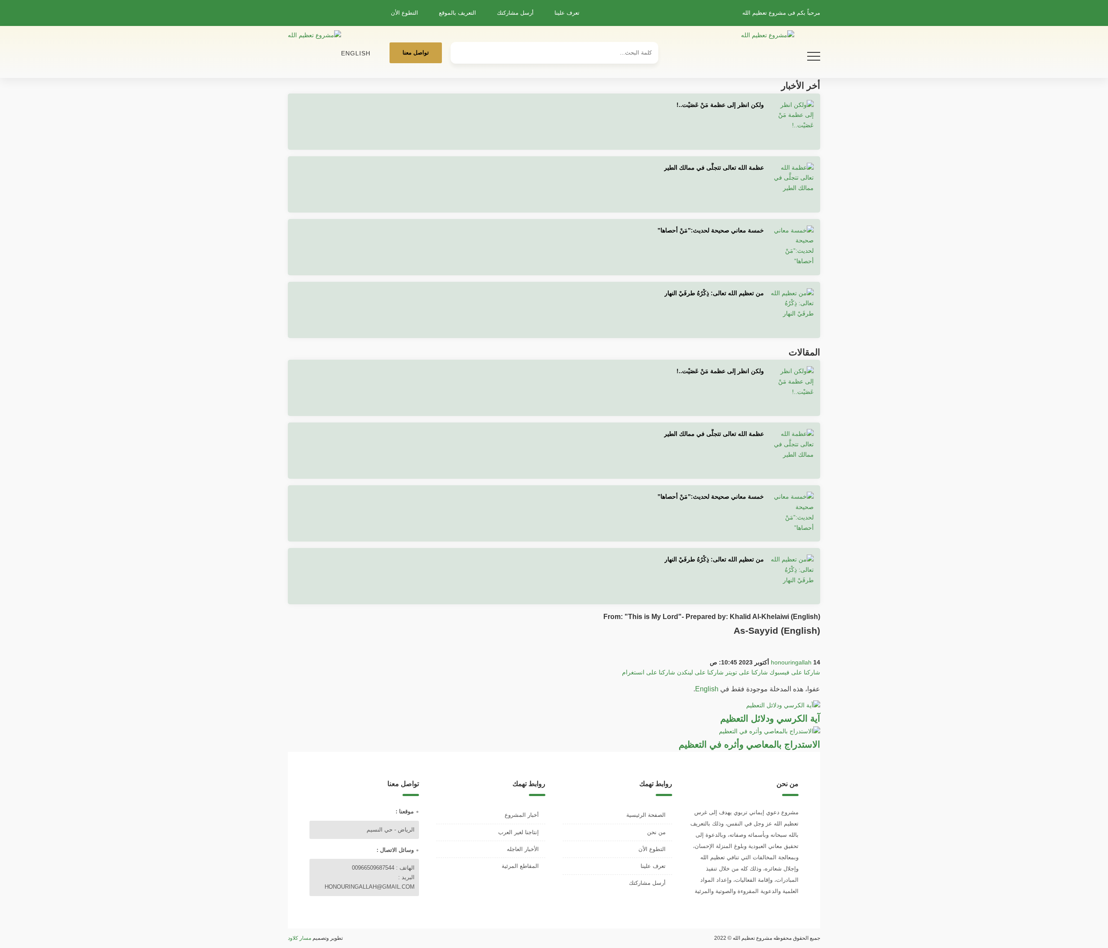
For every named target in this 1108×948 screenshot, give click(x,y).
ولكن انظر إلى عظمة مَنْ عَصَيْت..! (720, 104)
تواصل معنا (416, 52)
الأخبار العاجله (523, 849)
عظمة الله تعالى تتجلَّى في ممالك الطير (714, 167)
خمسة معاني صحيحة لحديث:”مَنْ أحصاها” (710, 230)
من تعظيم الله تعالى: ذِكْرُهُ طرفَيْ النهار (714, 293)
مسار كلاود (299, 938)
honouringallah (791, 662)
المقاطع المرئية (520, 866)
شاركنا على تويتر (746, 672)
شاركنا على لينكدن (700, 672)
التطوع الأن (404, 13)
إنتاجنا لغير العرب (518, 832)
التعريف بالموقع (457, 13)
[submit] (461, 49)
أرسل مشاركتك (515, 13)
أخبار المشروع (522, 815)
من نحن (656, 832)
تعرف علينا (567, 13)
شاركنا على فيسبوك (795, 672)
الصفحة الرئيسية (646, 815)
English (355, 53)
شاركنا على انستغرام (648, 672)
